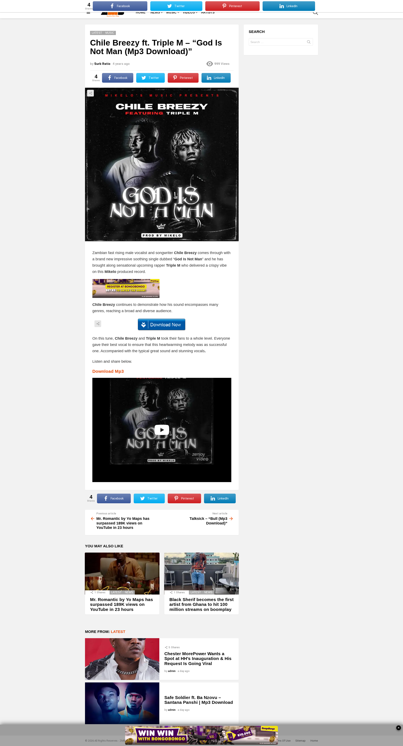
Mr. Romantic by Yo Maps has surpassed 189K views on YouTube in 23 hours (121, 604)
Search (309, 42)
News (129, 592)
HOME (140, 12)
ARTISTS (208, 12)
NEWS (155, 12)
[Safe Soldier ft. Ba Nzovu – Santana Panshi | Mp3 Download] (122, 703)
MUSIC (171, 12)
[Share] (161, 324)
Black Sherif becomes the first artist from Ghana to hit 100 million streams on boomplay (201, 604)
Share (90, 93)
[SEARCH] (315, 12)
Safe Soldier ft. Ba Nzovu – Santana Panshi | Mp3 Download (198, 700)
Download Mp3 (108, 371)
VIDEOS (189, 12)
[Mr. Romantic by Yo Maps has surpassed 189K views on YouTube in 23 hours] (122, 574)
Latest (116, 592)
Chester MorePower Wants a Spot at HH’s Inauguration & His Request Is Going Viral (198, 658)
